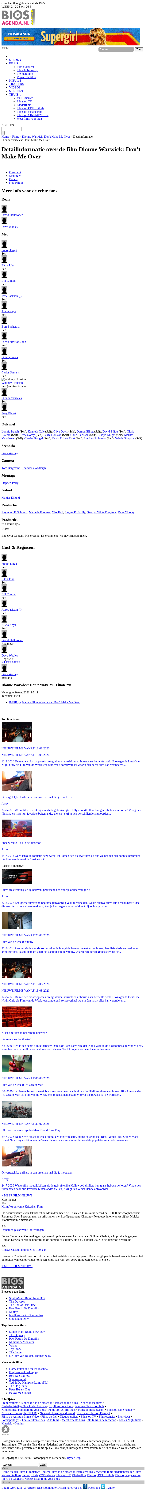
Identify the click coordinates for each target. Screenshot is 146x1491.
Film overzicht (25, 66)
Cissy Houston (52, 435)
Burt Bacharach (11, 326)
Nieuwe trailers (69, 1416)
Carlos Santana (11, 372)
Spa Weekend (17, 1379)
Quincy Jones (10, 357)
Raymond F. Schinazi (14, 512)
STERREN (16, 91)
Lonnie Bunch (10, 431)
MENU (6, 48)
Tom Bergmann (11, 468)
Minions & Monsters (21, 1342)
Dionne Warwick (12, 398)
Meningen (15, 175)
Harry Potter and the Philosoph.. (28, 1368)
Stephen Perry (10, 483)
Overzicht (15, 172)
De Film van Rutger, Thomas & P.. (30, 1355)
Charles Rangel (33, 438)
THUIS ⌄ (15, 94)
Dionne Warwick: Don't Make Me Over (46, 136)
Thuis (34, 1475)
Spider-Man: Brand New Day (27, 1298)
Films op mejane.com (29, 111)
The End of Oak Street (22, 1305)
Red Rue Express (19, 1375)
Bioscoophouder (47, 1487)
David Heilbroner (12, 215)
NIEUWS (15, 80)
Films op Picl (49, 1416)
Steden (14, 1471)
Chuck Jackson (79, 435)
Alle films (53, 1420)
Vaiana (13, 1345)
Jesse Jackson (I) (11, 296)
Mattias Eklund (11, 497)
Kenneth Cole (36, 431)
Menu (5, 1468)
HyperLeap (74, 1457)
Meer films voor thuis (29, 118)
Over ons (76, 1487)
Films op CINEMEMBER (32, 115)
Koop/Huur (16, 182)
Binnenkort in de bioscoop (36, 1402)
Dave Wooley (10, 226)
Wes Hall (57, 512)
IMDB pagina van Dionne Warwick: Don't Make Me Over (44, 702)
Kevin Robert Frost (63, 438)
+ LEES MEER (11, 662)
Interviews (124, 1416)
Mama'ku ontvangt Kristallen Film (22, 1206)
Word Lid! (16, 1487)
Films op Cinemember (120, 1409)
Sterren (26, 1475)
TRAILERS (16, 84)
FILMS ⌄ (15, 63)
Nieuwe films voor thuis (89, 1406)
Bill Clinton (9, 280)
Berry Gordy (27, 435)
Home (5, 136)
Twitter (110, 1487)
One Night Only (19, 1318)
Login (5, 1487)
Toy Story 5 (16, 1349)
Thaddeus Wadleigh (34, 468)
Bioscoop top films (66, 1402)
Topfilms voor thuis (61, 1406)
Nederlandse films (91, 1402)
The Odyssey (17, 1301)
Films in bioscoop (27, 70)
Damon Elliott (85, 431)
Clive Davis (60, 431)
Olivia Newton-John (14, 341)
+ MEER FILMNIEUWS (17, 1195)
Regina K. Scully (75, 512)
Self (9, 251)
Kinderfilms (24, 104)
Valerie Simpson (125, 438)
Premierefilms (25, 73)
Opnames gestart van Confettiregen (23, 1229)
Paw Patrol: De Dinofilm (24, 1308)
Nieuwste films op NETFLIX (19, 1413)
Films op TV (24, 101)
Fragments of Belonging (23, 1372)
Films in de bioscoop (63, 1471)
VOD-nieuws (25, 98)
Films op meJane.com (91, 1409)
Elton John (8, 265)
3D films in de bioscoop (101, 1420)
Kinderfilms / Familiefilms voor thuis (24, 1409)
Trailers (45, 1471)
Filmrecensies (107, 1416)
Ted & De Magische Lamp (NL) (28, 1382)
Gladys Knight (106, 435)
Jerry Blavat (9, 413)
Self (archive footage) (14, 384)
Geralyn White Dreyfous (101, 512)
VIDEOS (15, 87)
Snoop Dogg (9, 250)
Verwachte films (26, 77)
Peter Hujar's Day (19, 1389)
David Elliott (110, 431)
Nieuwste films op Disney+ (93, 1413)
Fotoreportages (10, 1420)
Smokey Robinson (95, 438)
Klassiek (7, 1423)
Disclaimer (63, 1487)
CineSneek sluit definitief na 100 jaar (24, 1249)
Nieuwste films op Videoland (57, 1413)
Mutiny (13, 1311)
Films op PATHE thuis (30, 108)
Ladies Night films (130, 1420)
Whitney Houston (12, 382)
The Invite (15, 1352)
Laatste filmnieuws (33, 1420)
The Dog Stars (18, 1386)
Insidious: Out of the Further (26, 1315)
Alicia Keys (9, 311)
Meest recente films (73, 1420)
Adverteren (29, 1487)
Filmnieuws (33, 1471)
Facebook (93, 1487)
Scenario (10, 676)
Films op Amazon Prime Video (20, 1416)
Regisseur (12, 642)
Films (15, 136)
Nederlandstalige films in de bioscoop (24, 1406)
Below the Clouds (20, 1392)
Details (13, 179)
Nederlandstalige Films (127, 1471)
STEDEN (15, 59)
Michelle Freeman (40, 512)
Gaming (19, 1423)
